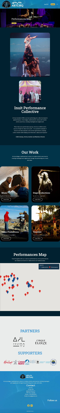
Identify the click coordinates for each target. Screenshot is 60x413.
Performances (54, 267)
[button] (27, 293)
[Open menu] (57, 4)
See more (14, 23)
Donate (53, 4)
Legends (41, 265)
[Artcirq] (12, 4)
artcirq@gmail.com (32, 396)
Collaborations (44, 267)
